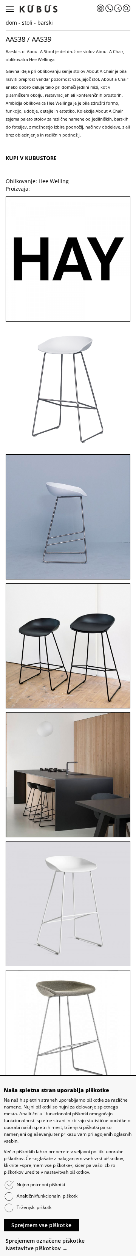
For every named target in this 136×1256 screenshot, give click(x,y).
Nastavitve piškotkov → (37, 1248)
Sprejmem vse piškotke (41, 1225)
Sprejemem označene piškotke (45, 1240)
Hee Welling (54, 181)
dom (11, 22)
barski (45, 22)
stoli (27, 22)
